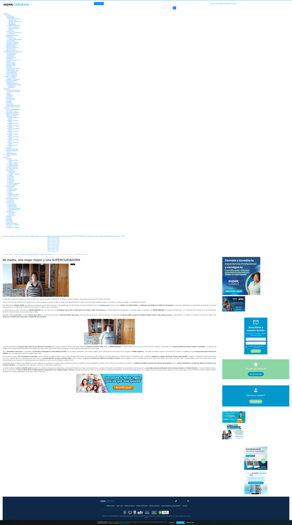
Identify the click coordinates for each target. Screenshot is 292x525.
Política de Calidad (129, 505)
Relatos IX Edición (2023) (13, 123)
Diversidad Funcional (12, 198)
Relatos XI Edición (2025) (13, 118)
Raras (10, 191)
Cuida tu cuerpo (13, 163)
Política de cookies (124, 523)
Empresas (9, 97)
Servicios (11, 182)
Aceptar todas (180, 522)
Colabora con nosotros (13, 79)
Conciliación (11, 215)
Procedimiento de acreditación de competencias (11, 54)
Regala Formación (11, 45)
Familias (8, 94)
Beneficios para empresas (10, 66)
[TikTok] (176, 501)
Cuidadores (9, 95)
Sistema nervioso (13, 196)
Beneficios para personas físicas (11, 63)
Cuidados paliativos (14, 174)
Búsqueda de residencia (12, 86)
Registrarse (223, 3)
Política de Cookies (154, 505)
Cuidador (9, 159)
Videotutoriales (10, 41)
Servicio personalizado (13, 90)
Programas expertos (12, 35)
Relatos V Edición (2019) (13, 134)
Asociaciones (10, 100)
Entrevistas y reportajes (12, 213)
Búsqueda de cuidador (14, 84)
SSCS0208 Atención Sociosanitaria (14, 19)
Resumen (9, 102)
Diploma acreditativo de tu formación (12, 48)
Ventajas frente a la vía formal (13, 60)
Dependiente (10, 170)
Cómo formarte (10, 46)
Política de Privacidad (142, 505)
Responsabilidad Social (13, 105)
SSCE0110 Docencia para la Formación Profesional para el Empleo (14, 28)
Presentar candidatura (12, 112)
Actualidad (9, 211)
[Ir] (174, 7)
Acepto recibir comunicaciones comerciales (256, 346)
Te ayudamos (255, 401)
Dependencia (12, 204)
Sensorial (11, 201)
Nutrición (11, 178)
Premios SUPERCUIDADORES (12, 148)
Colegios (9, 101)
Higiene (10, 175)
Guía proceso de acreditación (11, 57)
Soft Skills (11, 34)
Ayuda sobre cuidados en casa (12, 225)
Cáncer (10, 187)
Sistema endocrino (13, 194)
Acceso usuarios (99, 3)
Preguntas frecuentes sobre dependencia (14, 208)
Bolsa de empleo (11, 78)
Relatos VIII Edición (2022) (13, 126)
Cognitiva (11, 200)
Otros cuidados (12, 185)
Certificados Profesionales (10, 16)
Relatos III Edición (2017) (13, 140)
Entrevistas (9, 222)
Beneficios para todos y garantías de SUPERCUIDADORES (12, 69)
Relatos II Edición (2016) (13, 143)
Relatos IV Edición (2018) (13, 137)
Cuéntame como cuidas (13, 160)
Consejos (9, 218)
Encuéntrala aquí (256, 374)
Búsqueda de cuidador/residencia (12, 82)
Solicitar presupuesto (14, 91)
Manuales (9, 219)
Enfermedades (10, 186)
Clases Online (12, 38)
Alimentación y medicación (12, 171)
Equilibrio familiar (13, 165)
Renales (10, 193)
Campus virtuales (231, 3)
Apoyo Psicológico (11, 223)
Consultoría (9, 104)
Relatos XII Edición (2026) (11, 155)
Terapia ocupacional (14, 183)
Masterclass (9, 36)
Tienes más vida (13, 168)
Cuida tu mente (12, 164)
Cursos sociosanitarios (14, 32)
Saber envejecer (13, 167)
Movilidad (11, 176)
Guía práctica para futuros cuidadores (11, 74)
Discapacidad (12, 205)
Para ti (8, 93)
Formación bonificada (12, 42)
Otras (9, 197)
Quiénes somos (111, 505)
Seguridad (11, 181)
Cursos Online (10, 31)
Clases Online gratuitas (15, 39)
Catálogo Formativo (12, 43)
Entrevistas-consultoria (13, 106)
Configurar (171, 522)
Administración (10, 98)
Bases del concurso (12, 113)
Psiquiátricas (12, 190)
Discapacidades (12, 189)
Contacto (184, 505)
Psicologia (11, 179)
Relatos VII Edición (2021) (13, 129)
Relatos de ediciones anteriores (12, 115)
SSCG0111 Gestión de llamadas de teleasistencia (14, 23)
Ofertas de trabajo (11, 80)
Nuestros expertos (11, 50)
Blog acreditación (11, 72)
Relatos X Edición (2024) (13, 121)
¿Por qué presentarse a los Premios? (13, 110)
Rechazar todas (190, 522)
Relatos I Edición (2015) (13, 145)
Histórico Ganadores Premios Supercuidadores (96, 236)
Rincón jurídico (12, 207)
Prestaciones (10, 202)
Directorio (9, 220)
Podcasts (9, 216)
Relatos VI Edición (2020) (13, 132)
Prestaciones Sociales (12, 227)
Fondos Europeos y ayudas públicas (171, 505)
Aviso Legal (120, 505)
